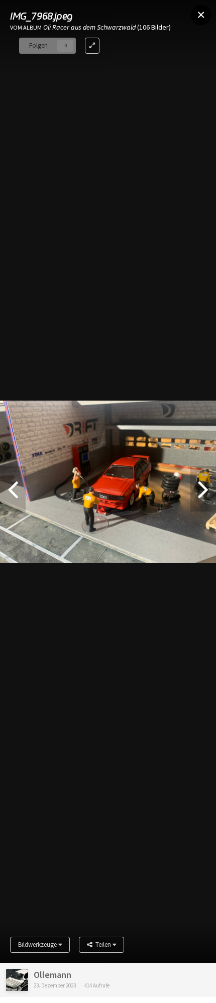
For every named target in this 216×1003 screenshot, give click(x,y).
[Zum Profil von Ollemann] (17, 980)
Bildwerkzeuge (38, 944)
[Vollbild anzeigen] (92, 46)
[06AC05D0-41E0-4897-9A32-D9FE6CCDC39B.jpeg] (203, 489)
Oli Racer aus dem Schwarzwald (89, 27)
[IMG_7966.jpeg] (13, 489)
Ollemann (52, 974)
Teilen (102, 944)
